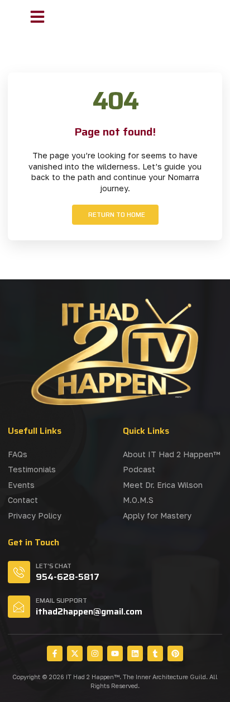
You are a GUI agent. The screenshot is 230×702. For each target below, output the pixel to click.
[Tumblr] (155, 653)
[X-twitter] (75, 653)
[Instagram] (95, 653)
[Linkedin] (135, 653)
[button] (37, 16)
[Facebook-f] (55, 653)
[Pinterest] (175, 653)
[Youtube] (115, 653)
